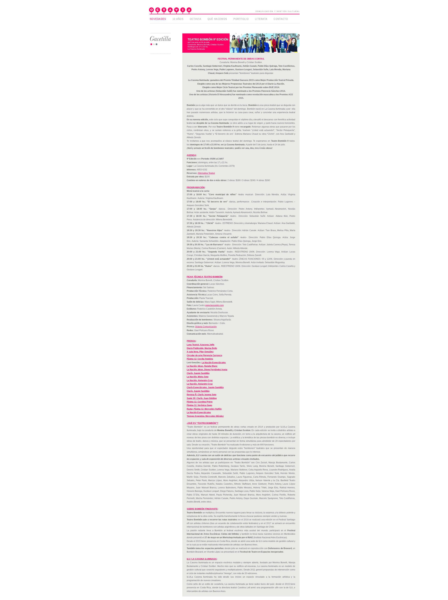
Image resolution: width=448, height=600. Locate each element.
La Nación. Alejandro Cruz (200, 380)
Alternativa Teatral (206, 173)
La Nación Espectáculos (214, 362)
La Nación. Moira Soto (197, 377)
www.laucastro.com (214, 305)
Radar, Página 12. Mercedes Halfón (204, 409)
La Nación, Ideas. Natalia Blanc (202, 366)
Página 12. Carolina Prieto (199, 402)
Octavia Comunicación (206, 326)
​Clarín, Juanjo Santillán (198, 373)
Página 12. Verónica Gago (199, 405)
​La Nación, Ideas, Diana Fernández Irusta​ (207, 369)
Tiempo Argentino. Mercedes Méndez (205, 416)
